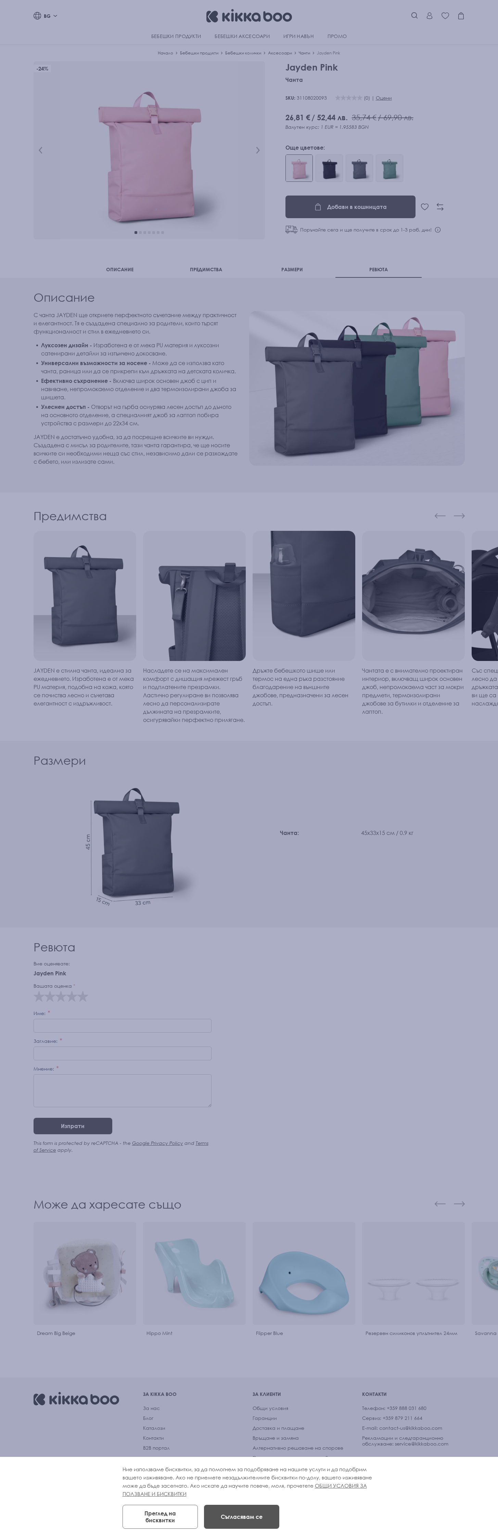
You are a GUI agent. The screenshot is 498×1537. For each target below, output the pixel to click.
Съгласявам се (242, 1516)
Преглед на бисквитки (160, 1517)
